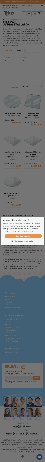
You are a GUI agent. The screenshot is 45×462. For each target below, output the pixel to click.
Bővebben (29, 231)
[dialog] (22, 231)
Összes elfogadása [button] (23, 236)
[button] (22, 241)
